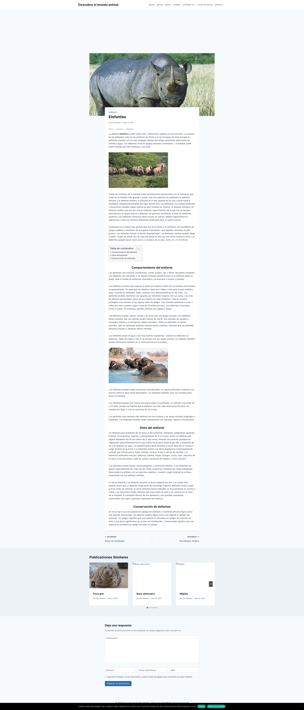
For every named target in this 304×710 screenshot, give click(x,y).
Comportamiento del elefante (124, 252)
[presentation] (108, 575)
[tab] (147, 607)
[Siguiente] (211, 584)
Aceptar (202, 706)
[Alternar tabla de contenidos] (137, 249)
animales (113, 112)
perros (160, 4)
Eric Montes (116, 122)
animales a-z (189, 4)
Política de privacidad (216, 706)
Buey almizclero (146, 593)
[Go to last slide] (93, 584)
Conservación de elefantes (123, 258)
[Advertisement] (152, 35)
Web (173, 670)
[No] (301, 706)
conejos (176, 4)
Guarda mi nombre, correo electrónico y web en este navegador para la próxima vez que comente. (149, 677)
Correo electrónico (147, 670)
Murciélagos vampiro (189, 539)
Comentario (112, 638)
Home (111, 129)
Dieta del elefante (119, 255)
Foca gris (98, 593)
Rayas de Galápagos (115, 539)
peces (151, 4)
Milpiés (184, 593)
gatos (168, 4)
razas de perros (205, 4)
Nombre (110, 670)
